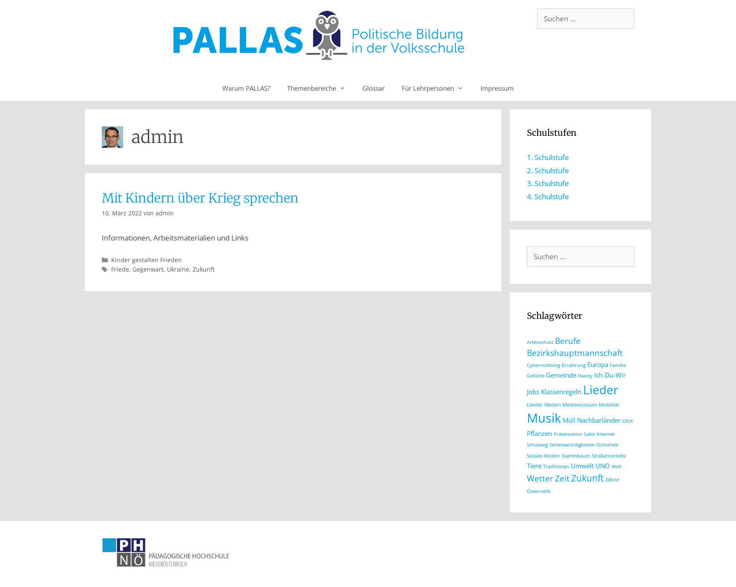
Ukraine (178, 269)
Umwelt (582, 465)
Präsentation (568, 434)
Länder (535, 405)
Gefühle (535, 376)
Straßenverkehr (609, 456)
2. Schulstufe (548, 170)
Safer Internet (599, 434)
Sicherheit (607, 445)
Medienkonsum (580, 405)
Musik (544, 418)
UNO (602, 465)
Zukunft (204, 269)
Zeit (562, 478)
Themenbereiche (311, 88)
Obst (627, 421)
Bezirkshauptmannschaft (575, 352)
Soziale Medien (543, 456)
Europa (597, 364)
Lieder (600, 389)
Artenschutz (540, 342)
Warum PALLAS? (246, 88)
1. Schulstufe (548, 157)
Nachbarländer (599, 420)
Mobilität (609, 405)
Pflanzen (539, 433)
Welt (616, 467)
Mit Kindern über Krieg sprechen (200, 198)
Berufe (568, 340)
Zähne (612, 480)
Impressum (497, 88)
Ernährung (574, 365)
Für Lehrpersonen (428, 88)
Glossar (373, 88)
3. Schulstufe (548, 183)
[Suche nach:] (585, 18)
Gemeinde (561, 375)
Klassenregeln (561, 391)
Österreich (538, 491)
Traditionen (556, 467)
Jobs (533, 391)
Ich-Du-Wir (610, 375)
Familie (618, 365)
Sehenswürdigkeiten (572, 445)
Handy (585, 376)
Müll (569, 420)
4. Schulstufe (548, 196)
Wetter (540, 478)
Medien (552, 405)
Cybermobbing (543, 365)
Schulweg (537, 445)
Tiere (534, 465)
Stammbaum (576, 456)
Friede (120, 269)
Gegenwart (148, 269)
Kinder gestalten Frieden (146, 260)
